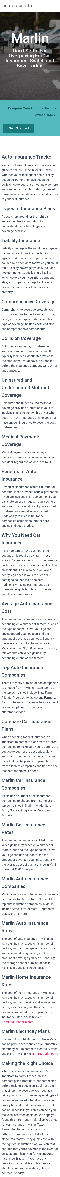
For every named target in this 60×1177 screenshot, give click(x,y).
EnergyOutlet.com (45, 1053)
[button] (18, 128)
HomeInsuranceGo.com (18, 1022)
